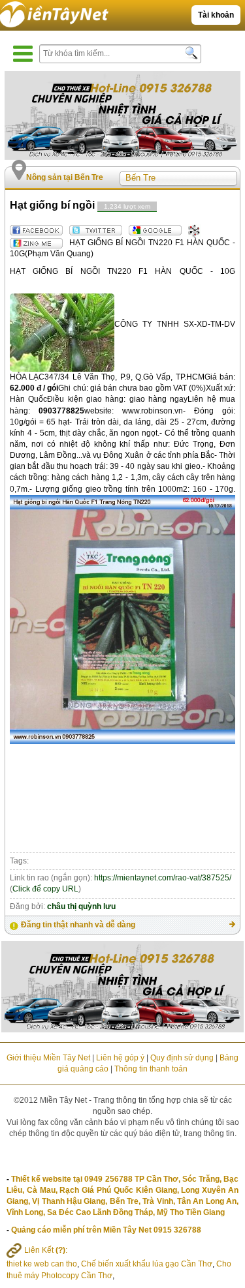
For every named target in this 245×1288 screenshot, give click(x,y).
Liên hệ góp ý (120, 1057)
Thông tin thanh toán (151, 1068)
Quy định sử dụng (182, 1057)
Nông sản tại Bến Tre (64, 177)
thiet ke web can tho (42, 1263)
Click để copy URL (45, 888)
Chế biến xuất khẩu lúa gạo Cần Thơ (146, 1263)
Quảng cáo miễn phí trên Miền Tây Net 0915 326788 (106, 1230)
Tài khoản (216, 15)
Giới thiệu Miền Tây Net (48, 1057)
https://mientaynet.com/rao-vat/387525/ (162, 877)
